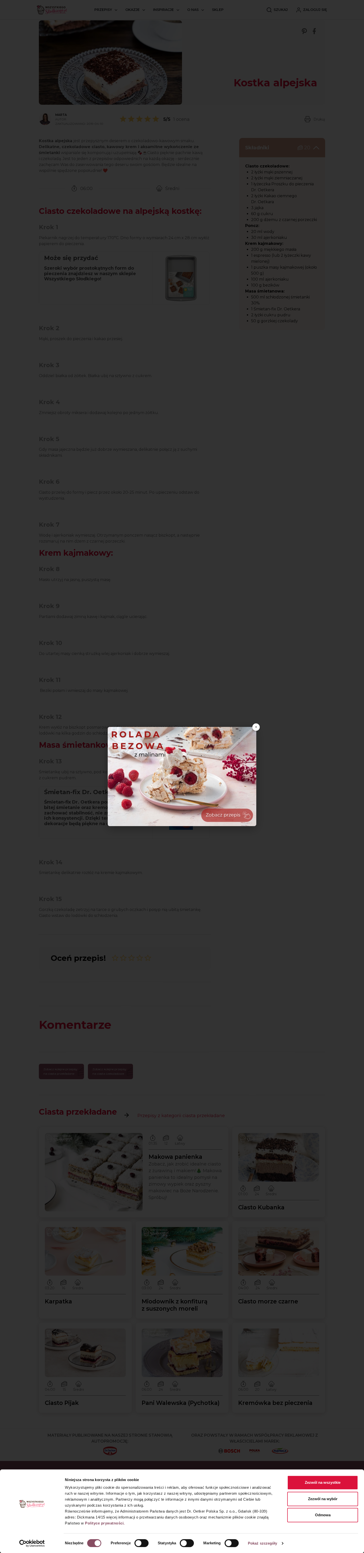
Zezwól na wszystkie (322, 1482)
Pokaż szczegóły (262, 1543)
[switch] (141, 1543)
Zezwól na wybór (323, 1499)
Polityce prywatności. (105, 1523)
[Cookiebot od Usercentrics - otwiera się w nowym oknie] (32, 1543)
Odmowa (323, 1515)
